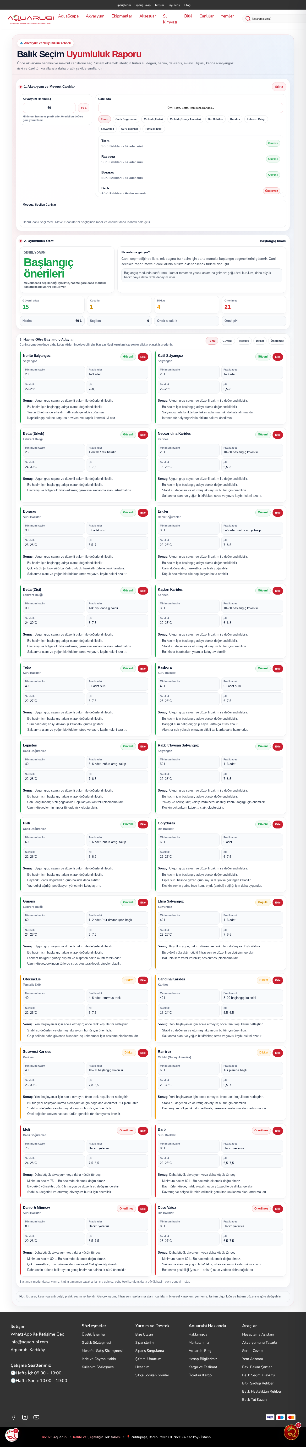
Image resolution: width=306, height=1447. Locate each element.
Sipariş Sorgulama (149, 1350)
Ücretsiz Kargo (200, 1375)
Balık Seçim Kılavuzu (258, 1375)
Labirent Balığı (256, 119)
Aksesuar (147, 16)
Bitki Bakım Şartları (257, 1367)
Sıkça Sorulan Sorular (152, 1375)
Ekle (143, 356)
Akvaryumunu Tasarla (259, 1342)
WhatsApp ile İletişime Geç (37, 1334)
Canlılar (206, 16)
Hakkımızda (198, 1334)
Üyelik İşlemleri (94, 1334)
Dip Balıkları (215, 119)
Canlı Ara (104, 99)
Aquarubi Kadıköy (28, 1350)
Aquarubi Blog (200, 1350)
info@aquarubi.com (29, 1342)
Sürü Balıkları (129, 128)
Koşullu (244, 340)
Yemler (227, 16)
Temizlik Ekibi (153, 128)
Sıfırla (279, 86)
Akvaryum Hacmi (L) (37, 99)
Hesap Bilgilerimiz (203, 1358)
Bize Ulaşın (144, 1334)
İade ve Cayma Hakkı (99, 1358)
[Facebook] (13, 1417)
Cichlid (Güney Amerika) (185, 119)
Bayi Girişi (174, 5)
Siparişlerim (123, 5)
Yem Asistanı (252, 1358)
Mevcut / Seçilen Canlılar (39, 204)
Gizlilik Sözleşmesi (96, 1342)
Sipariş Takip (143, 5)
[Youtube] (36, 1417)
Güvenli (227, 340)
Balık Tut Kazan (254, 1399)
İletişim (159, 5)
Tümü (104, 119)
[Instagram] (25, 1417)
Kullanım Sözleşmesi (98, 1367)
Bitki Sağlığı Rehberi (258, 1383)
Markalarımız (199, 1342)
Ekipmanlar (122, 16)
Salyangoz (107, 128)
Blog (187, 5)
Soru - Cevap (252, 1350)
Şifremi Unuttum (148, 1358)
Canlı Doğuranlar (126, 119)
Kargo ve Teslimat (203, 1367)
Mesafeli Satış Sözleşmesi (102, 1350)
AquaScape (68, 16)
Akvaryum (95, 16)
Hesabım (142, 1367)
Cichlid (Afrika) (153, 119)
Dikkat (260, 340)
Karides (235, 119)
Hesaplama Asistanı (258, 1334)
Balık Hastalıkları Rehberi (262, 1391)
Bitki (188, 16)
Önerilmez (277, 340)
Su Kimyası (170, 19)
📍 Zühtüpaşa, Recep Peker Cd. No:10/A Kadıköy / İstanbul (169, 1437)
